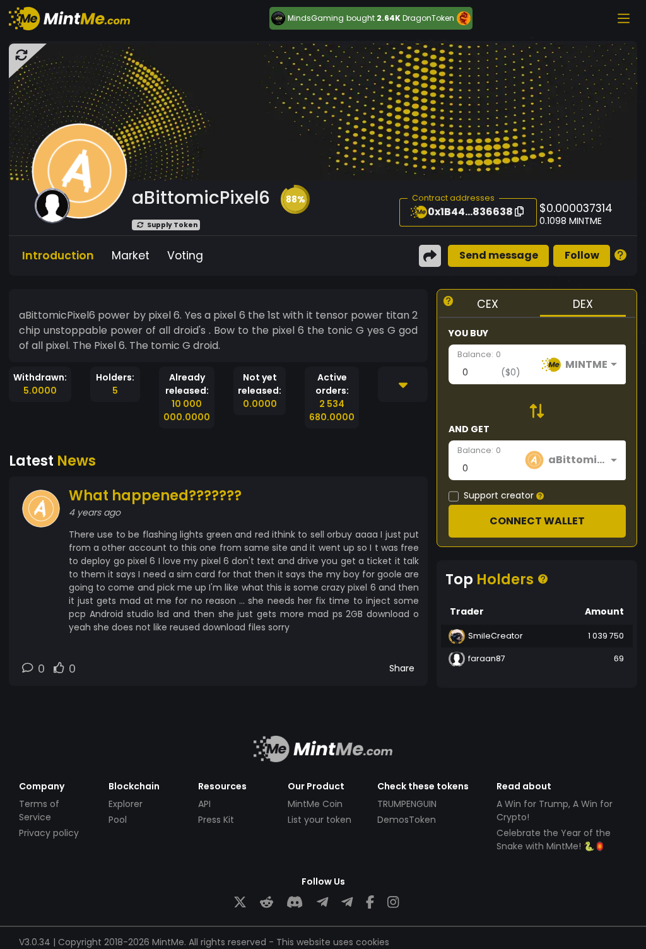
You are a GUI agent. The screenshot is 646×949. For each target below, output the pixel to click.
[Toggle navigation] (623, 18)
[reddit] (266, 902)
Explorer (126, 804)
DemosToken (406, 819)
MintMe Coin (315, 804)
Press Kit (216, 819)
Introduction (58, 255)
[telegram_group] (322, 902)
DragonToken (428, 18)
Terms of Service (39, 810)
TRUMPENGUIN (407, 804)
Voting (185, 255)
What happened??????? (155, 495)
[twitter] (240, 902)
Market (131, 255)
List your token (319, 819)
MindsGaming (316, 18)
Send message (498, 255)
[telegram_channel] (347, 902)
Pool (118, 819)
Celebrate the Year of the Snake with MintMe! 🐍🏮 (553, 839)
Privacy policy (49, 833)
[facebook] (370, 902)
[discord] (294, 902)
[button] (295, 199)
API (204, 804)
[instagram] (393, 902)
